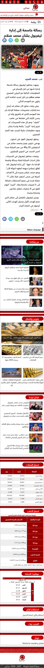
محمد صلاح (34, 97)
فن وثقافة (34, 242)
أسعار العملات (32, 464)
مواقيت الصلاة (32, 574)
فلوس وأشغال (32, 319)
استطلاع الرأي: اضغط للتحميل (33, 614)
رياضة (33, 22)
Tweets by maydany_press (32, 643)
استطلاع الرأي (32, 609)
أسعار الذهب (33, 511)
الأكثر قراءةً (34, 397)
